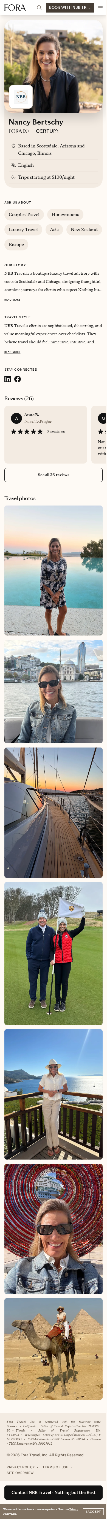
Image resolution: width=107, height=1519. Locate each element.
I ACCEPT (93, 1512)
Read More (12, 299)
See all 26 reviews (53, 475)
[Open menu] (100, 7)
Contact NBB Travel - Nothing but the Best (53, 1492)
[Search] (39, 7)
